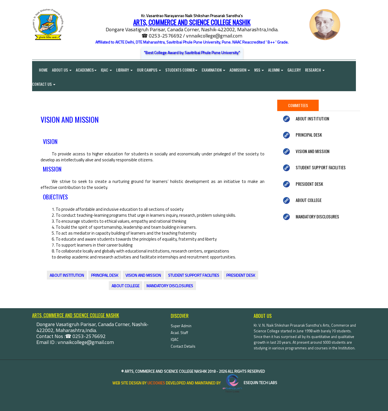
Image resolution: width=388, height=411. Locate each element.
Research (313, 70)
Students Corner (180, 70)
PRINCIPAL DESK (104, 275)
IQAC (105, 70)
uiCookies (156, 382)
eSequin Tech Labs (260, 382)
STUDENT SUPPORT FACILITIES (193, 275)
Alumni (274, 70)
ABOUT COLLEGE (125, 286)
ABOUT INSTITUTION (67, 275)
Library (123, 70)
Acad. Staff (179, 332)
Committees (298, 105)
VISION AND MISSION (143, 275)
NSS (257, 70)
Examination (212, 70)
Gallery (294, 70)
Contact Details (183, 346)
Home (40, 70)
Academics (85, 70)
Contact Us (42, 84)
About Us (60, 70)
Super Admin (181, 326)
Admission (238, 70)
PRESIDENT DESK (240, 275)
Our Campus (147, 70)
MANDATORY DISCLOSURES (170, 286)
